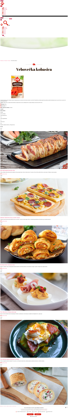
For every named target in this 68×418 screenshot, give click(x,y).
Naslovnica (2, 60)
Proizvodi (5, 60)
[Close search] (1, 19)
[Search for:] (4, 18)
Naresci (9, 60)
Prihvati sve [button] (30, 414)
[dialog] (34, 412)
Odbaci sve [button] (38, 414)
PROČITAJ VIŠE (4, 221)
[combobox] (65, 407)
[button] (34, 416)
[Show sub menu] (3, 35)
